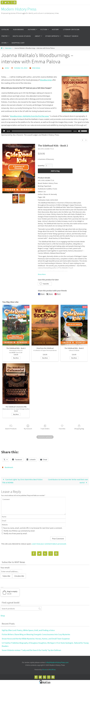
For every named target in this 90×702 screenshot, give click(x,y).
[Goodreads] (11, 2)
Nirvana (44, 668)
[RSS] (8, 2)
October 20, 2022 (20, 67)
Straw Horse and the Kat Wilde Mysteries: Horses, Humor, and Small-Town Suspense (36, 637)
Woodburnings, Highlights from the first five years (29, 115)
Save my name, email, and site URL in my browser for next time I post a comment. (33, 527)
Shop (3, 614)
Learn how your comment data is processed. (49, 542)
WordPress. (52, 668)
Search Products (11, 428)
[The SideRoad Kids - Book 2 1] (22, 198)
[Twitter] (5, 2)
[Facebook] (2, 2)
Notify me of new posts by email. (15, 532)
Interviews (8, 48)
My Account (28, 428)
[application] (45, 130)
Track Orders (45, 428)
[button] (45, 283)
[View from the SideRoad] (45, 324)
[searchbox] (21, 607)
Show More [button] (42, 274)
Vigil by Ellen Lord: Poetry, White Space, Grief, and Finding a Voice (28, 629)
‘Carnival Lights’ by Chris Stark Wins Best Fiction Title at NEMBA (22, 479)
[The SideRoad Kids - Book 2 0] (15, 198)
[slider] (84, 130)
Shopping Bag (79, 428)
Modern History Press (18, 9)
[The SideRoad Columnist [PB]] (15, 383)
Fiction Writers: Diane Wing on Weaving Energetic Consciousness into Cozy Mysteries (36, 633)
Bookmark (9, 466)
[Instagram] (15, 2)
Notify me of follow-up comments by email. (19, 529)
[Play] (4, 130)
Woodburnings (46, 79)
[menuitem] (82, 139)
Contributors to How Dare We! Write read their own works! (68, 479)
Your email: (5, 566)
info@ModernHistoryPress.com (57, 661)
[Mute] (79, 130)
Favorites (62, 428)
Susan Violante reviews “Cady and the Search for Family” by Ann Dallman (31, 649)
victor (7, 67)
